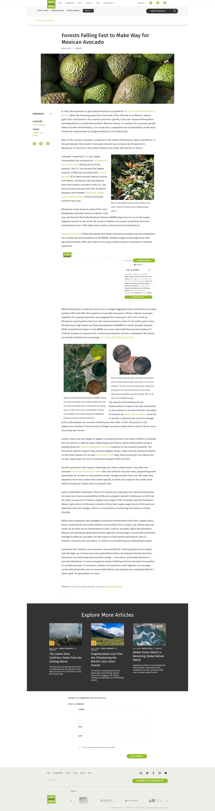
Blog (98, 3)
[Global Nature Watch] (51, 799)
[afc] (83, 800)
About (88, 3)
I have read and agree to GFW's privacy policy (98, 747)
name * (80, 736)
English (141, 3)
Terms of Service (130, 808)
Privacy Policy (141, 808)
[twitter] (147, 773)
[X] (41, 144)
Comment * (81, 709)
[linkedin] (141, 773)
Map (60, 3)
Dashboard (69, 3)
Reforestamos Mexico (135, 414)
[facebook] (47, 144)
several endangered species (95, 447)
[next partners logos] (167, 800)
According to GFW (105, 455)
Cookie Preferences (117, 808)
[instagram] (34, 144)
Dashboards (58, 773)
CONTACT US (51, 780)
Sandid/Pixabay (114, 586)
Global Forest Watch (71, 234)
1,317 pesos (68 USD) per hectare (116, 337)
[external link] (65, 649)
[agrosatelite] (131, 800)
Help (79, 3)
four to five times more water (86, 471)
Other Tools (108, 3)
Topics (68, 773)
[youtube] (165, 773)
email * (80, 726)
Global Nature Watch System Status (157, 808)
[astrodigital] (155, 800)
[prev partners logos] (71, 800)
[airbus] (107, 800)
